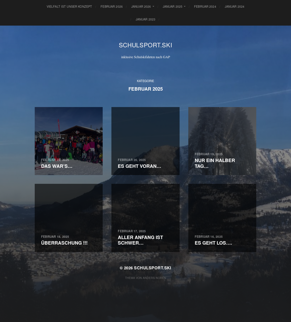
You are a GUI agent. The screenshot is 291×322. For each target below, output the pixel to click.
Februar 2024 (205, 6)
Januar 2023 (146, 19)
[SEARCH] (166, 19)
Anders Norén (154, 278)
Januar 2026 (141, 6)
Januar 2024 (235, 6)
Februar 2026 (112, 6)
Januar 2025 (173, 6)
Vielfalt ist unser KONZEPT (69, 6)
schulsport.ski (145, 45)
